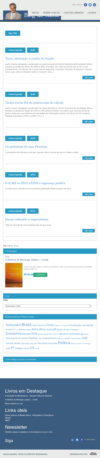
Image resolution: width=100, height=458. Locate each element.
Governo (56, 334)
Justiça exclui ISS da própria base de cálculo (34, 102)
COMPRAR (40, 275)
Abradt (8, 417)
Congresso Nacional (61, 325)
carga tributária (39, 325)
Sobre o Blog (51, 12)
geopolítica (48, 334)
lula (84, 338)
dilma (34, 329)
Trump (37, 348)
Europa (40, 334)
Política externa (76, 343)
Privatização (86, 344)
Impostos (60, 338)
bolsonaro (13, 325)
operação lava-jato (29, 343)
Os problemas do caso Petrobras (26, 146)
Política (64, 342)
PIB (49, 343)
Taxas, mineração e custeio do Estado (29, 58)
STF (32, 348)
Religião (19, 348)
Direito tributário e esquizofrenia (26, 219)
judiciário (78, 338)
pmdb (54, 343)
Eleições (26, 333)
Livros (92, 12)
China (49, 325)
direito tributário (71, 329)
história (33, 338)
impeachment (49, 338)
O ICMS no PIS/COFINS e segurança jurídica (35, 183)
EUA (34, 333)
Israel (73, 338)
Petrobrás (43, 343)
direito (60, 329)
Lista (5, 300)
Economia (13, 333)
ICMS (40, 338)
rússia (26, 348)
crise (16, 330)
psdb (8, 348)
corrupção (87, 325)
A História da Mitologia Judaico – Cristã (21, 399)
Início (35, 12)
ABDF (7, 420)
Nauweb (93, 453)
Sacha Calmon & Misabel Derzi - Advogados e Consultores (29, 415)
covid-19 (10, 329)
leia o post (88, 78)
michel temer (13, 343)
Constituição (75, 325)
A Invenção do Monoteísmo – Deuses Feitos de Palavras (28, 395)
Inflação (67, 338)
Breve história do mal (14, 403)
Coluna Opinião (74, 12)
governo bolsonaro (70, 333)
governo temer (20, 338)
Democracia (25, 329)
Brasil (26, 324)
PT (13, 348)
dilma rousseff (47, 329)
